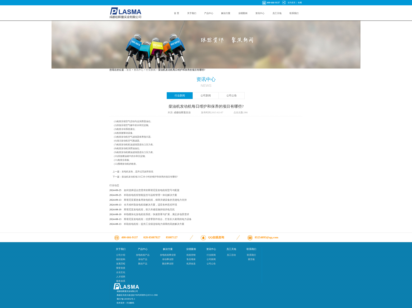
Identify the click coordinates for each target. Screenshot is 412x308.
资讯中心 (138, 70)
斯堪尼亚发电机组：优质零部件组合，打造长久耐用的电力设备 (158, 219)
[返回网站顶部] (126, 288)
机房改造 (191, 263)
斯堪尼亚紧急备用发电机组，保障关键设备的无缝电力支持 (155, 200)
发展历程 (120, 263)
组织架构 (120, 259)
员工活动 (231, 255)
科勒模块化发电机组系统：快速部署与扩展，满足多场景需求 (156, 214)
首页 (128, 70)
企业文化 (120, 272)
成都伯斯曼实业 (182, 112)
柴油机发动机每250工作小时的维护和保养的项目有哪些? (150, 177)
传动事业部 (167, 259)
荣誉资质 (120, 268)
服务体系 (120, 281)
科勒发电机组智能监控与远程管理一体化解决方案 (150, 195)
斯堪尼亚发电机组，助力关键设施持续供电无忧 (149, 209)
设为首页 (291, 2)
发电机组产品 (143, 255)
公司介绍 (120, 255)
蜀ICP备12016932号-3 (126, 299)
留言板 (251, 259)
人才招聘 (120, 276)
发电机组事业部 (168, 255)
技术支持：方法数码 (125, 303)
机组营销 (191, 255)
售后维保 (191, 259)
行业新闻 (151, 70)
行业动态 (114, 185)
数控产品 (142, 263)
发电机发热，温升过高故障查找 (137, 171)
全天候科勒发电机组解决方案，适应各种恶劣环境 (150, 204)
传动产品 (142, 259)
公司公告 (231, 95)
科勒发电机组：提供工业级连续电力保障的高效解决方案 (154, 224)
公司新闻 (206, 95)
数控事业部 (167, 263)
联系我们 (251, 255)
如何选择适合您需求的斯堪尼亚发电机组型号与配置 (151, 190)
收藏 (300, 2)
